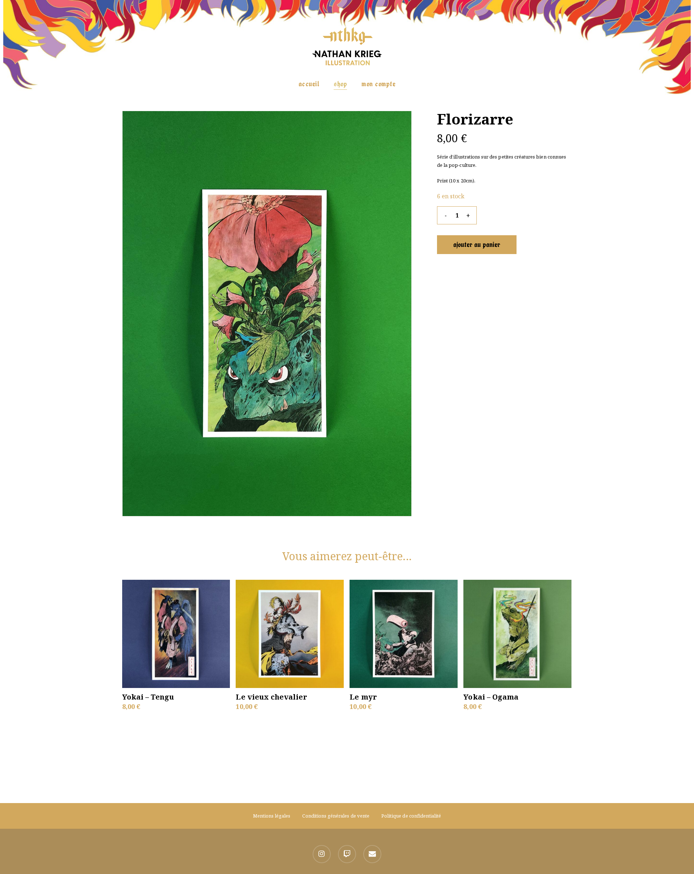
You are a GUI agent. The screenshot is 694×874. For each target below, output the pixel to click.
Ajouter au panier (476, 244)
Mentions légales (272, 815)
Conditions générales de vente (335, 815)
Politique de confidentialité (411, 815)
